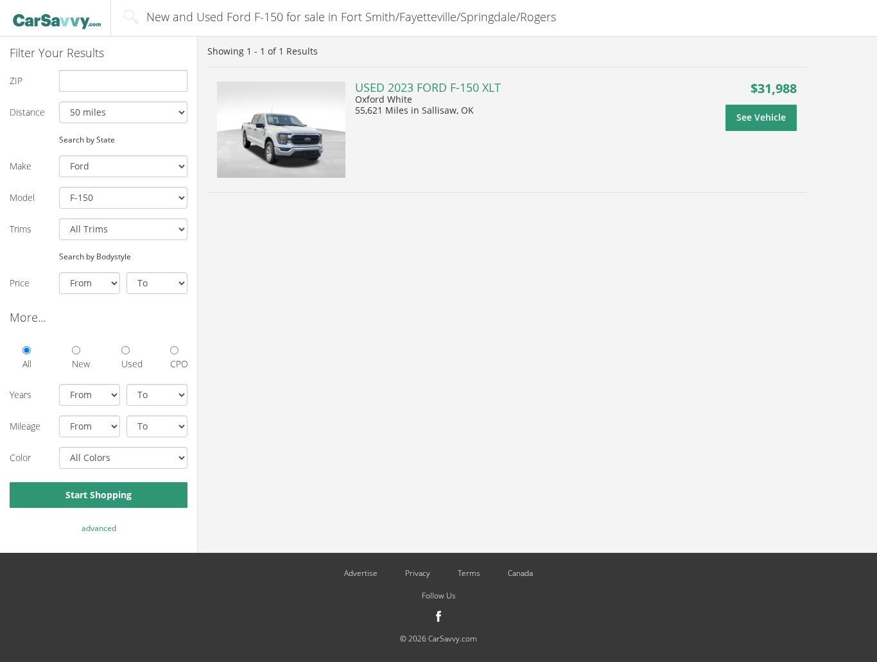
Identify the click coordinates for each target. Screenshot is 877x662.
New (80, 364)
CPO (178, 364)
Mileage (25, 426)
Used (130, 364)
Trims (20, 229)
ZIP (16, 80)
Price (20, 283)
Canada (520, 573)
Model (22, 197)
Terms (469, 573)
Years (20, 394)
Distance (27, 112)
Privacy (417, 573)
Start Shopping (98, 495)
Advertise (361, 573)
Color (20, 457)
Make (20, 166)
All (26, 364)
